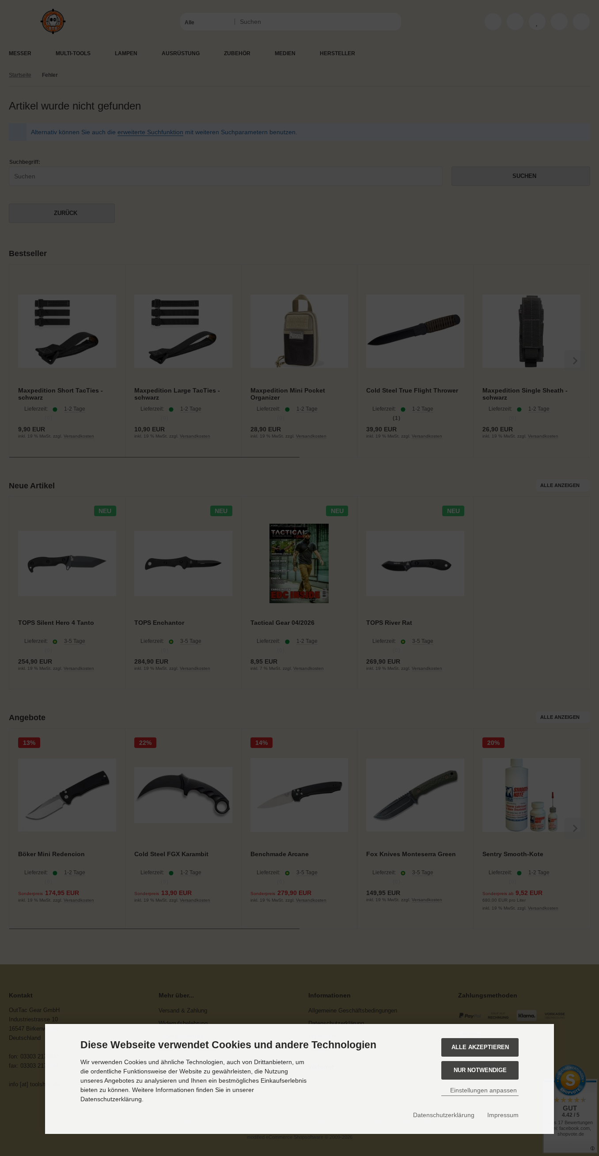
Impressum (503, 1114)
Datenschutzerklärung (443, 1114)
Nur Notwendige (480, 1070)
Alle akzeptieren (480, 1047)
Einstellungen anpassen (482, 1090)
